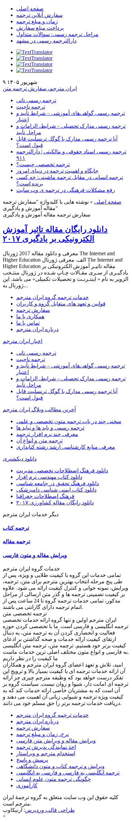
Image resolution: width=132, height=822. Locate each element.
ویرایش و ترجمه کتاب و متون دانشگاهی (60, 766)
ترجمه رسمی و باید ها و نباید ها (50, 428)
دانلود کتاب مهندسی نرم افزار (49, 477)
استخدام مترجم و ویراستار (45, 753)
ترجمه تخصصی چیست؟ (43, 164)
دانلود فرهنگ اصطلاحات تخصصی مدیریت (62, 470)
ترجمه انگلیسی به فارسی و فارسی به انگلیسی (67, 772)
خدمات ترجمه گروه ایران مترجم (52, 297)
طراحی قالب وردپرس (50, 810)
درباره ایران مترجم (37, 329)
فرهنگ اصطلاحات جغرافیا (45, 496)
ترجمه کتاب (16, 528)
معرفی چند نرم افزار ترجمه (47, 434)
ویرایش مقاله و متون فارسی (35, 555)
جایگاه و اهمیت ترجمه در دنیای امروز (57, 171)
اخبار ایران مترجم (22, 341)
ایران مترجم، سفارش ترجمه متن (40, 88)
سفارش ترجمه (33, 310)
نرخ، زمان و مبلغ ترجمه (42, 734)
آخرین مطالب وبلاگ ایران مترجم (39, 409)
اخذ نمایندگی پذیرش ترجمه (46, 747)
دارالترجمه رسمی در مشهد (46, 40)
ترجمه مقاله (16, 541)
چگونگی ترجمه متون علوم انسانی (53, 779)
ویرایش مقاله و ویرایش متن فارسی (56, 740)
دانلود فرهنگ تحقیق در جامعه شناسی (57, 483)
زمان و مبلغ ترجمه (37, 21)
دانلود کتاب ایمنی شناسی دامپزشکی (56, 490)
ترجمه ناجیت (30, 107)
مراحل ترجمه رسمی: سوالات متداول (57, 34)
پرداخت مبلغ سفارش (40, 28)
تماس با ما (28, 323)
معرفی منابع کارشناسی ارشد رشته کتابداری (65, 447)
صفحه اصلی (30, 8)
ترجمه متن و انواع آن (39, 440)
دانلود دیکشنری (20, 459)
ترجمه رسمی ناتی (36, 100)
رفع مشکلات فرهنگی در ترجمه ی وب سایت (65, 190)
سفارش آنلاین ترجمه (39, 15)
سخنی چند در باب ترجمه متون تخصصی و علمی (68, 421)
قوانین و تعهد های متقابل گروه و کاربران (61, 303)
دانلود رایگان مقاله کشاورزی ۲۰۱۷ (55, 502)
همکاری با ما (30, 316)
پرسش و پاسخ (32, 760)
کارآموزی (27, 785)
